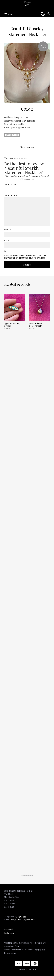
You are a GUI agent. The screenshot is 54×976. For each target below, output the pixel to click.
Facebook (8, 929)
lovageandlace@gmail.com (23, 919)
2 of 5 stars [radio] (10, 189)
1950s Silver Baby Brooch (12, 324)
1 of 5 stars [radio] (6, 189)
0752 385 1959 (20, 916)
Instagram (9, 933)
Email (7, 240)
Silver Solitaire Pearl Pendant (35, 324)
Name (7, 229)
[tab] (27, 147)
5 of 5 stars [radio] (21, 189)
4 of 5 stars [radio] (17, 189)
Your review (11, 195)
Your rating (11, 184)
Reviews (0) (27, 147)
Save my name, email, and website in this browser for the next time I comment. (25, 256)
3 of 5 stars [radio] (14, 189)
